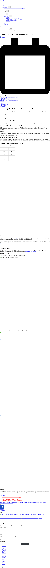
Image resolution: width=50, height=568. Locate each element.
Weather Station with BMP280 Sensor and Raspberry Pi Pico (12, 500)
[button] (9, 29)
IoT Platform (4, 551)
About (3, 559)
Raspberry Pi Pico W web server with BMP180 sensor (11, 498)
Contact (3, 562)
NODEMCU (4, 553)
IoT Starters (2, 0)
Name (1, 534)
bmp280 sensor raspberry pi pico (26, 502)
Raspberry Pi (4, 554)
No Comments (9, 95)
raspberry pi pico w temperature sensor (7, 503)
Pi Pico (1, 31)
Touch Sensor (4, 556)
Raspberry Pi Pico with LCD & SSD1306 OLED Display (11, 497)
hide (3, 96)
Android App (4, 546)
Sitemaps (3, 564)
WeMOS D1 (4, 557)
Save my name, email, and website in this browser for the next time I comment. (13, 539)
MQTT (3, 552)
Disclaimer (3, 561)
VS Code (35, 237)
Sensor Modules (4, 555)
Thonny (32, 237)
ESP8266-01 (4, 550)
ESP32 (3, 548)
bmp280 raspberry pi (18, 502)
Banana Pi (3, 547)
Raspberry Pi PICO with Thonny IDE (30, 251)
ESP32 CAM (4, 549)
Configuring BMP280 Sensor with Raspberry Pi (10, 499)
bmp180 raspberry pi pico (4, 502)
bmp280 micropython (11, 502)
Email (1, 536)
